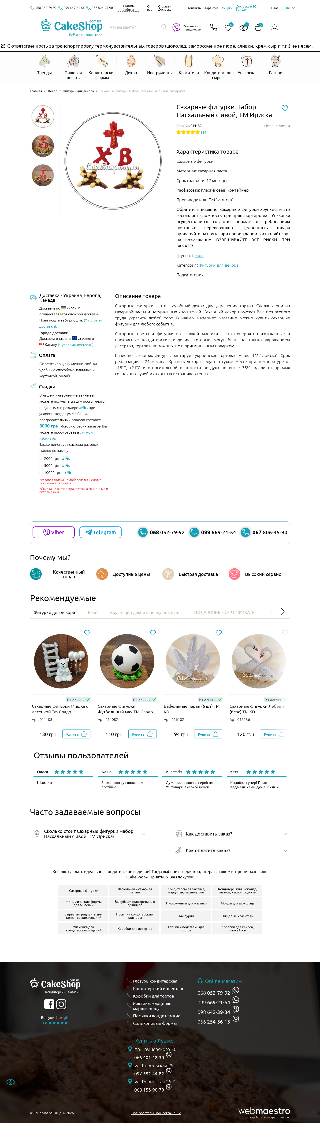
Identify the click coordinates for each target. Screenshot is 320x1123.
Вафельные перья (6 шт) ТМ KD (192, 708)
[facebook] (49, 1004)
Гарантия (211, 7)
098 (213, 1011)
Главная (36, 90)
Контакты (194, 7)
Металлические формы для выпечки (84, 903)
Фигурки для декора (78, 90)
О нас (149, 8)
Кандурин (186, 916)
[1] (241, 28)
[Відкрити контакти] (213, 27)
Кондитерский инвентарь (158, 988)
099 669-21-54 (74, 7)
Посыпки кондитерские (156, 1015)
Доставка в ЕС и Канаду (247, 8)
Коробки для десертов (135, 928)
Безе (92, 612)
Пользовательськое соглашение (156, 1112)
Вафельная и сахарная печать (135, 890)
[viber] (235, 1009)
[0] (226, 28)
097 (149, 1073)
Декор (52, 90)
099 (213, 1002)
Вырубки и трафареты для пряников (135, 903)
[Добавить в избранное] (87, 633)
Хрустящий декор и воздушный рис (145, 612)
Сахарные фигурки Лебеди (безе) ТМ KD (257, 708)
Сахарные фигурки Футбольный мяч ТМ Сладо (125, 708)
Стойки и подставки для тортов (186, 928)
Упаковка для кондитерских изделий (83, 928)
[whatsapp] (235, 990)
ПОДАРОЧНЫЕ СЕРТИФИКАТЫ (225, 612)
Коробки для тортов (153, 995)
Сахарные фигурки (83, 890)
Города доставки (53, 332)
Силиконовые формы (155, 1023)
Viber (57, 532)
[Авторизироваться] (274, 27)
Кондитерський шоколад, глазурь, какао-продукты (237, 890)
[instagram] (61, 1004)
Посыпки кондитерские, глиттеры (134, 915)
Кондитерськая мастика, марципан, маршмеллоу (186, 890)
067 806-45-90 (102, 7)
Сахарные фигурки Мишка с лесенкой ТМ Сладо (60, 708)
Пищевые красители (237, 916)
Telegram (104, 532)
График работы (128, 7)
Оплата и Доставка (164, 8)
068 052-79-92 (46, 7)
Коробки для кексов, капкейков (238, 928)
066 (213, 1021)
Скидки (227, 7)
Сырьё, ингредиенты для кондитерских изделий (83, 915)
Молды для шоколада (237, 903)
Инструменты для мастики (186, 903)
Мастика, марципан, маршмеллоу (152, 1006)
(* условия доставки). (76, 344)
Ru (288, 8)
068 (213, 992)
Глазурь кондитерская (155, 980)
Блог (274, 7)
